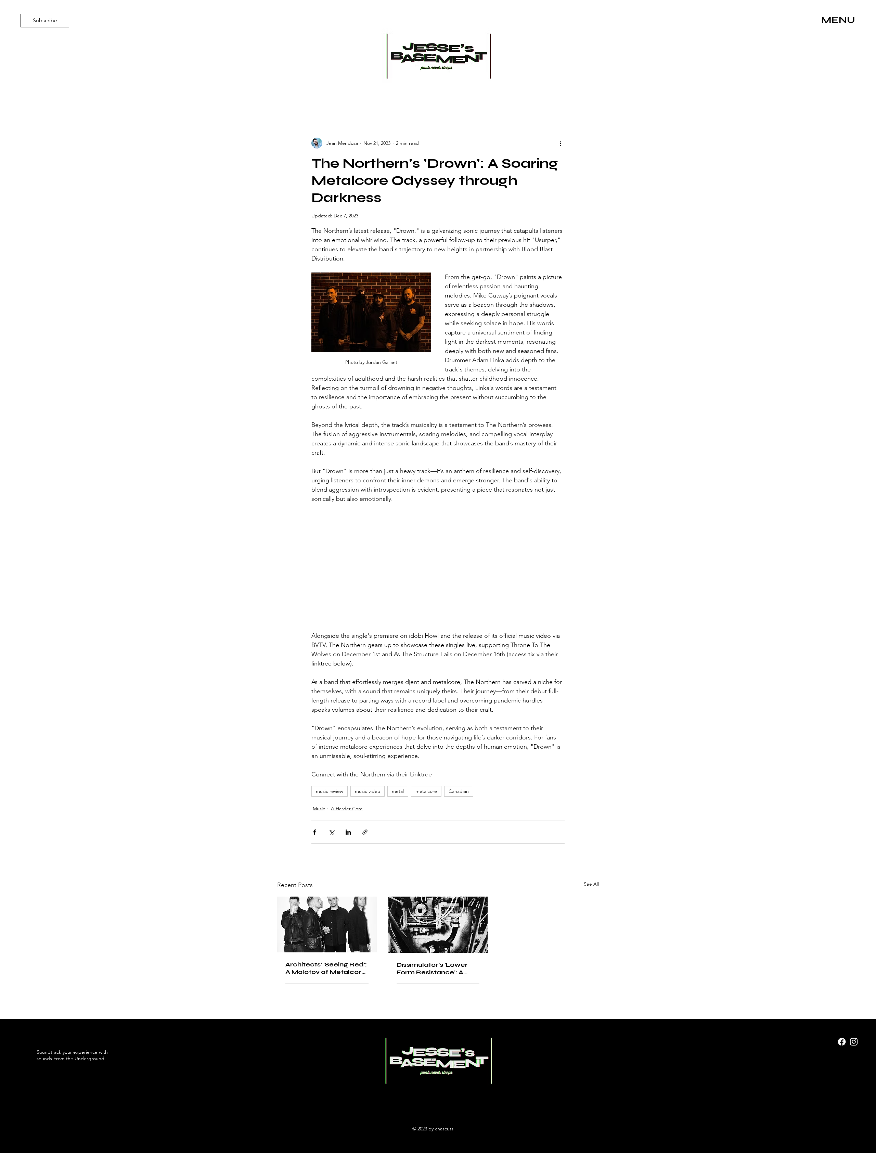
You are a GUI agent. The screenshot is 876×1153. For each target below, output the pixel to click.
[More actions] (560, 143)
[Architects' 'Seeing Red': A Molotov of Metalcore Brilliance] (327, 924)
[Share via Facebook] (314, 832)
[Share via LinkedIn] (348, 832)
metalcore (426, 791)
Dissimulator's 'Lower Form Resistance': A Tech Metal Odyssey (432, 968)
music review (329, 791)
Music (319, 809)
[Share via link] (365, 832)
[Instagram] (854, 1042)
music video (367, 791)
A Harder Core (347, 809)
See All (591, 884)
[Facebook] (842, 1042)
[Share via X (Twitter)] (331, 832)
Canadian (459, 791)
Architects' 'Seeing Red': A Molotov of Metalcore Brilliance (326, 968)
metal (398, 791)
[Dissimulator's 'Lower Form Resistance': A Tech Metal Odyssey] (438, 925)
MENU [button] (838, 19)
